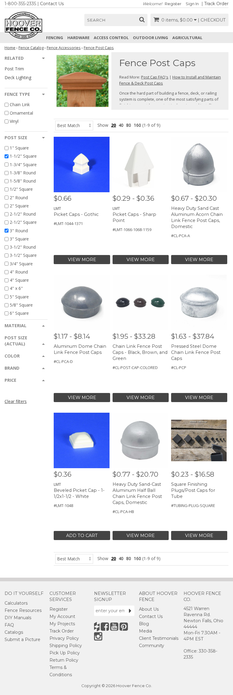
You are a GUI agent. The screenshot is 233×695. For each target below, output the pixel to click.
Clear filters (16, 401)
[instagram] (98, 636)
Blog (144, 623)
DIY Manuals (18, 617)
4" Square (19, 280)
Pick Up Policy (64, 653)
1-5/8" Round (23, 181)
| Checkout (211, 20)
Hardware (78, 37)
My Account (62, 616)
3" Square (19, 239)
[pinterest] (124, 627)
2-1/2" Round (23, 214)
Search (96, 20)
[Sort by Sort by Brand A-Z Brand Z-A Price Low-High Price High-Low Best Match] (74, 125)
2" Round (19, 197)
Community (151, 645)
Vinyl (14, 121)
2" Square (19, 206)
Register (173, 4)
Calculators (16, 603)
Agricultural (187, 37)
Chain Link (20, 105)
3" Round (19, 230)
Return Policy (63, 660)
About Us (149, 609)
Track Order (216, 3)
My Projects (62, 623)
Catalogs (14, 632)
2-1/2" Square (23, 222)
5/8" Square (21, 305)
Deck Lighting (18, 77)
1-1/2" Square (23, 156)
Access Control (111, 37)
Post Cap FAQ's (154, 77)
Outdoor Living (150, 37)
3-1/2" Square (23, 255)
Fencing (54, 37)
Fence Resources (23, 610)
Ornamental (21, 113)
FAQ (9, 625)
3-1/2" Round (23, 247)
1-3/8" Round (23, 173)
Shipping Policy (65, 645)
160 (137, 125)
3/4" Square (21, 264)
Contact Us (52, 3)
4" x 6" (16, 288)
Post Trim (14, 69)
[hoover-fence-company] (97, 627)
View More (82, 259)
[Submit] (130, 611)
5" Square (19, 297)
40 (121, 125)
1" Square (19, 148)
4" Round (19, 272)
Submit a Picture (22, 639)
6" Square (19, 313)
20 (113, 125)
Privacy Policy (64, 638)
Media (145, 631)
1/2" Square (21, 189)
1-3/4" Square (23, 164)
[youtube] (114, 627)
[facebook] (105, 627)
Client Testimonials (158, 638)
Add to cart (82, 535)
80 (128, 125)
